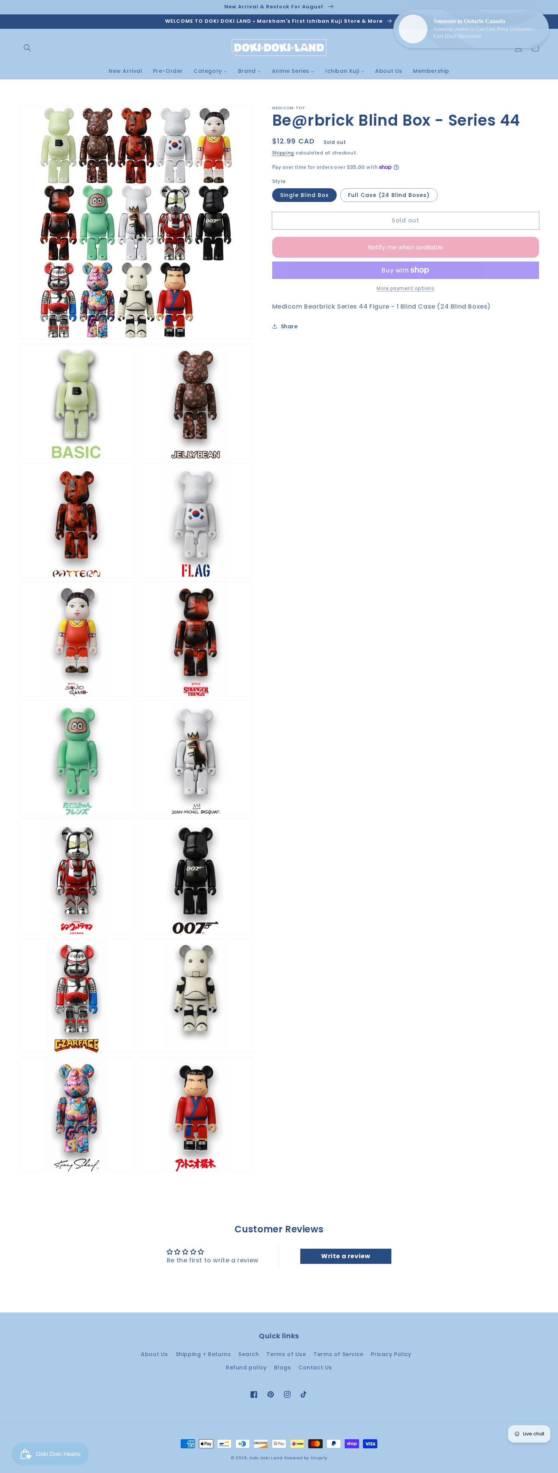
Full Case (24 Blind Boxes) (389, 195)
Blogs (282, 1367)
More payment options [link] (405, 288)
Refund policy (246, 1367)
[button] (27, 47)
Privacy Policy (391, 1354)
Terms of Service (339, 1354)
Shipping (283, 153)
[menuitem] (125, 71)
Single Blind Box (304, 195)
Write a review (345, 1256)
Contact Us (315, 1367)
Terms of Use (286, 1354)
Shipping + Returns (203, 1354)
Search (248, 1354)
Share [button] (289, 326)
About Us (154, 1354)
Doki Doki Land (266, 1458)
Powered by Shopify (306, 1458)
